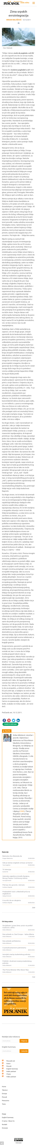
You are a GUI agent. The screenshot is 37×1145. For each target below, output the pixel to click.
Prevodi (8, 1066)
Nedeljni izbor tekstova (11, 1037)
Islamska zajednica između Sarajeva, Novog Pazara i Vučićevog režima (16, 877)
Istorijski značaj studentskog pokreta (16, 954)
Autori (8, 1063)
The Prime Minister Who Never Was (15, 970)
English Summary (9, 1047)
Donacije (5, 1128)
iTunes (8, 1074)
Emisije (4, 1093)
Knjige (4, 1114)
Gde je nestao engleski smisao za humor (17, 863)
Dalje (33, 907)
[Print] (18, 22)
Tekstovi (5, 1090)
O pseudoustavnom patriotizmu (14, 948)
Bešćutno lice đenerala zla (12, 856)
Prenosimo (5, 1100)
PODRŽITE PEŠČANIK (10, 724)
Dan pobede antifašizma (11, 941)
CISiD (22, 811)
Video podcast (11, 1077)
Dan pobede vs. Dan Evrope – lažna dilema (18, 934)
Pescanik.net (10, 1061)
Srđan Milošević (14, 20)
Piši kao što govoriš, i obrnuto (13, 885)
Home (4, 1086)
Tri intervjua (6, 869)
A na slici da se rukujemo (11, 900)
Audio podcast (11, 1071)
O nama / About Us (8, 1121)
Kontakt (4, 1124)
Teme (4, 1104)
